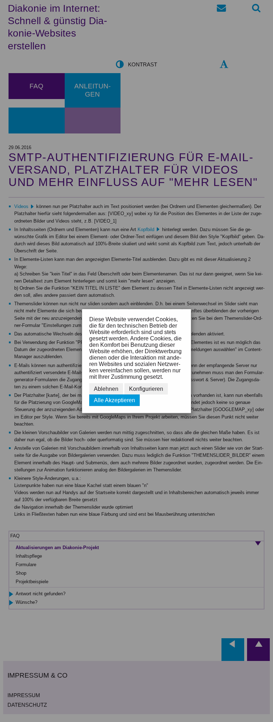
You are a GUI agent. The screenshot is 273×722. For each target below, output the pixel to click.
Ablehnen (106, 389)
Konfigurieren (146, 389)
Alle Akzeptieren (114, 400)
